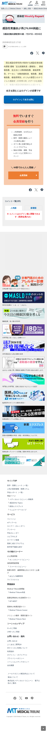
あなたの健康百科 (16, 576)
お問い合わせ (12, 641)
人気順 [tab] (13, 208)
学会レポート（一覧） (15, 492)
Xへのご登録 (12, 628)
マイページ (11, 519)
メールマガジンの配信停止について (21, 674)
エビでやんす (12, 536)
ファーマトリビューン (18, 567)
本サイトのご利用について (17, 648)
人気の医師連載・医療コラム (18, 489)
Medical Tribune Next (18, 619)
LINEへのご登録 (13, 632)
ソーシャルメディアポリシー (18, 662)
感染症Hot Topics (16, 503)
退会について (13, 677)
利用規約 (10, 651)
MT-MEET (13, 601)
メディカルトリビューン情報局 (21, 499)
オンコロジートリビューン (20, 560)
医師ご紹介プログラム (15, 543)
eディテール (12, 522)
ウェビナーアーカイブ (18, 510)
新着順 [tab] (33, 208)
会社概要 (10, 665)
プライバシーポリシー (15, 658)
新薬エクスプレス (16, 506)
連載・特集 (27, 8)
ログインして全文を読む (23, 99)
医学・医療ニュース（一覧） (18, 485)
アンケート (11, 529)
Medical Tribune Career (18, 610)
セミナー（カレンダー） (16, 526)
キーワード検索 (13, 540)
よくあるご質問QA (14, 644)
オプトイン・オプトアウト (17, 655)
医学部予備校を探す (14, 547)
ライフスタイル (13, 580)
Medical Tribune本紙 (17, 592)
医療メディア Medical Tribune (11, 8)
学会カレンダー (13, 533)
